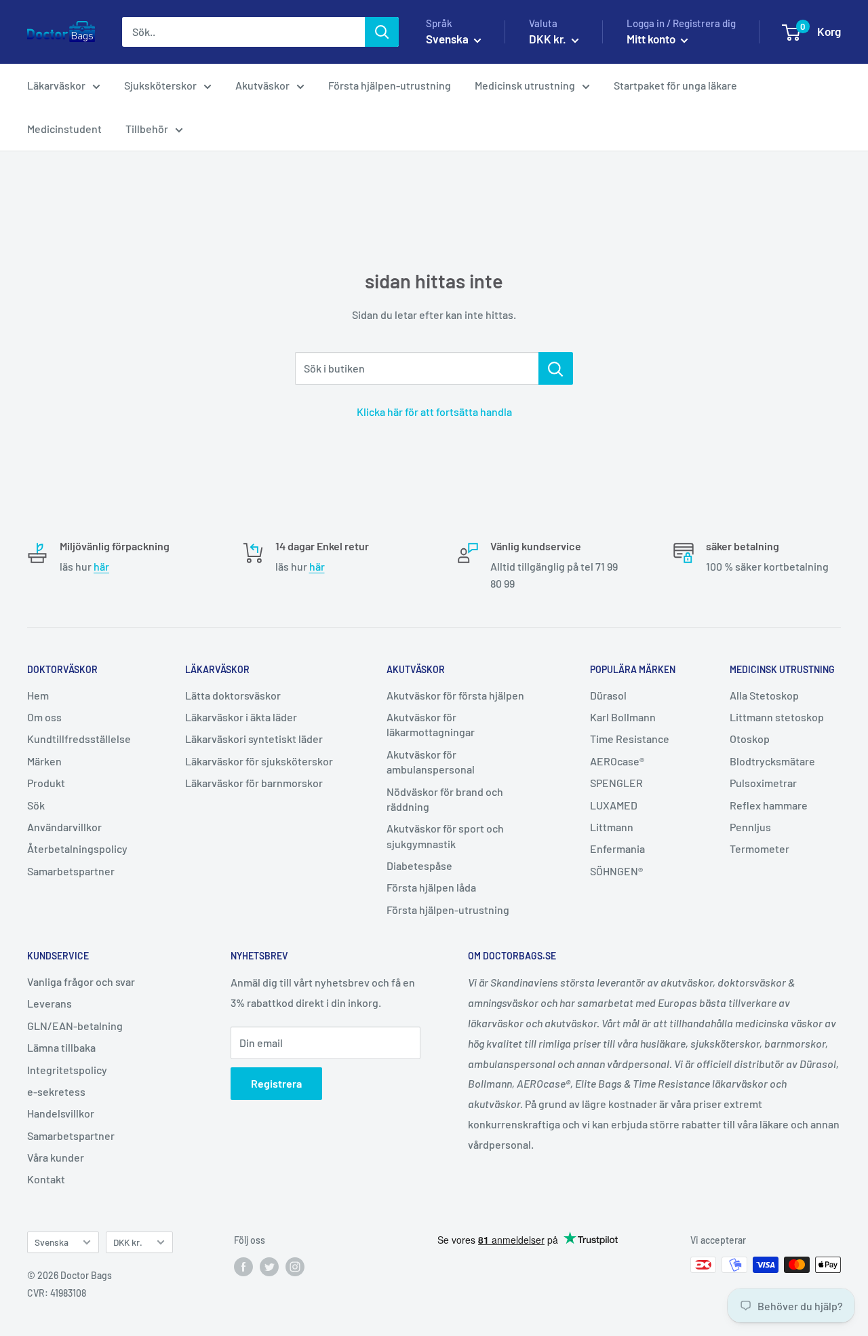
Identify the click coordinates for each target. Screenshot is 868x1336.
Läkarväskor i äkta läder (241, 716)
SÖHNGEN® (616, 870)
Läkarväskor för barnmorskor (254, 782)
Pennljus (750, 826)
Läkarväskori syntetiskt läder (254, 738)
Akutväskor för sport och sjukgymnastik (445, 836)
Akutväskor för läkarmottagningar (431, 724)
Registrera (276, 1083)
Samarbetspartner (71, 870)
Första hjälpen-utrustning (389, 85)
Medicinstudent (64, 128)
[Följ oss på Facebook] (243, 1266)
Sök (36, 805)
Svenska (51, 1242)
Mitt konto (652, 38)
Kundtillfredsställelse (79, 738)
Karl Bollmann (623, 716)
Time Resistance (629, 738)
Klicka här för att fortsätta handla (434, 411)
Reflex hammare (769, 805)
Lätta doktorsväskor (233, 695)
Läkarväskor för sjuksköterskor (259, 761)
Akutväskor (262, 85)
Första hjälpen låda (431, 887)
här (101, 566)
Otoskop (750, 738)
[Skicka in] (382, 32)
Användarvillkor (64, 826)
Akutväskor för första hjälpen (455, 695)
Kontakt (46, 1178)
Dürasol (608, 695)
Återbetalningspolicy (77, 848)
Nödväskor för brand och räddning (445, 799)
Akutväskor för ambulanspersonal (431, 762)
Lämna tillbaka (61, 1047)
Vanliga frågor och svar (81, 981)
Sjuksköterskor (160, 85)
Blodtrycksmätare (772, 761)
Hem (38, 695)
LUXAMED (613, 805)
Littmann (611, 826)
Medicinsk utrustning (525, 85)
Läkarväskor (56, 85)
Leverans (49, 1003)
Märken (44, 761)
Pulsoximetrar (763, 782)
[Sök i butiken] (555, 368)
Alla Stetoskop (764, 695)
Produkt (46, 782)
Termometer (759, 848)
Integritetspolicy (67, 1069)
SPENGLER (616, 782)
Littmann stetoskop (777, 716)
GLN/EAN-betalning (75, 1025)
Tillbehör (146, 128)
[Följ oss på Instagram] (294, 1266)
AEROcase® (617, 761)
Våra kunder (55, 1157)
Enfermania (617, 848)
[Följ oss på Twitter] (269, 1266)
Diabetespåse (419, 865)
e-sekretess (56, 1091)
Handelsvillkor (60, 1113)
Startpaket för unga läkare (675, 85)
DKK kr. (127, 1242)
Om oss (44, 716)
